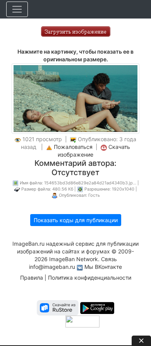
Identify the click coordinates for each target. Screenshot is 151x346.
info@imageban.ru (52, 266)
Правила (31, 277)
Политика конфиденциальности (89, 277)
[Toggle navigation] (17, 9)
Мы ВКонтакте (103, 266)
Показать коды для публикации (76, 220)
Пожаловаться (73, 146)
